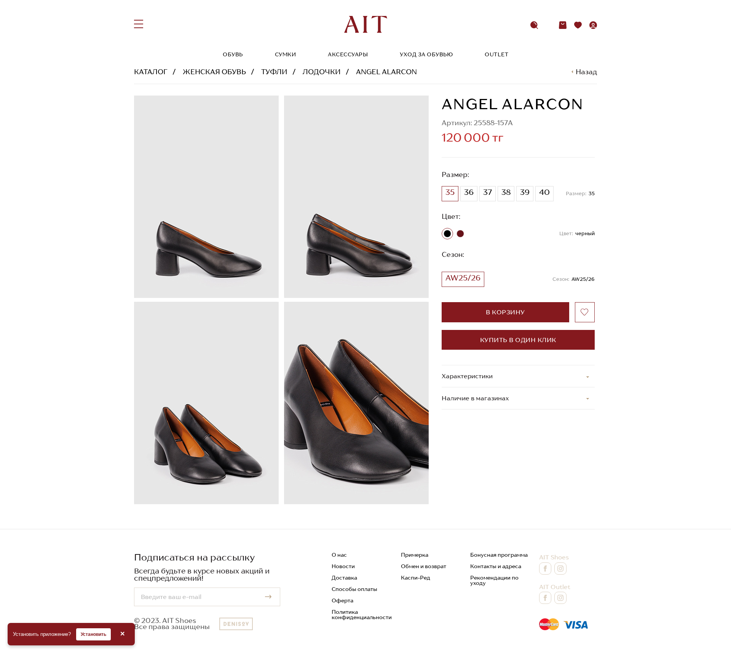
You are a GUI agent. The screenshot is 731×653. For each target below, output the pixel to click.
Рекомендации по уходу (494, 580)
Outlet (496, 54)
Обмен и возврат (423, 566)
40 (544, 192)
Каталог (151, 71)
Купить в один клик (518, 340)
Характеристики (467, 376)
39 (525, 192)
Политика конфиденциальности (362, 614)
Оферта (342, 600)
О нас (339, 554)
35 (450, 192)
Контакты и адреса (495, 566)
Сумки (285, 54)
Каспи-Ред (415, 577)
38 (506, 192)
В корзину (505, 312)
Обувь (233, 54)
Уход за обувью (426, 54)
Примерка (414, 554)
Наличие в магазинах (475, 398)
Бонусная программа (499, 554)
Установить (93, 634)
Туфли (274, 71)
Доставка (344, 577)
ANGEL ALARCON (386, 71)
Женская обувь (214, 71)
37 (487, 192)
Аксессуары (348, 54)
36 (469, 192)
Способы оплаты (354, 589)
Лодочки (322, 71)
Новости (343, 566)
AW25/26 (462, 278)
